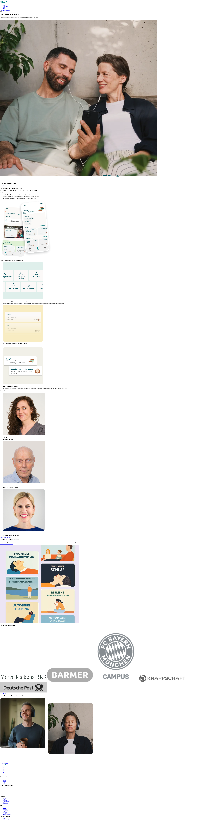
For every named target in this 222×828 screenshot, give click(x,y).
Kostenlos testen (7, 10)
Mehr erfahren (3, 693)
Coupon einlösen (6, 793)
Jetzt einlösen (2, 185)
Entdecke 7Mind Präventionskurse (6, 544)
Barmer (4, 790)
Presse (4, 802)
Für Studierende (6, 791)
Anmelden (2, 10)
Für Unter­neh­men (6, 821)
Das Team (4, 798)
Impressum (5, 813)
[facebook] (3, 769)
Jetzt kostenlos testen (4, 19)
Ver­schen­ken (5, 792)
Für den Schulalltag (6, 819)
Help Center (5, 809)
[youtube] (3, 772)
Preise (4, 5)
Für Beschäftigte (6, 823)
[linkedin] (3, 771)
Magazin (4, 7)
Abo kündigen (5, 810)
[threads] (3, 774)
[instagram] (3, 768)
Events (4, 783)
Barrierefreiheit (5, 803)
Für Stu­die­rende (6, 818)
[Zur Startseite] (3, 3)
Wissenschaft (5, 779)
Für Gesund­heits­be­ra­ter (7, 822)
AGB (4, 811)
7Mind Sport (5, 820)
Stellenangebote (6, 801)
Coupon (4, 8)
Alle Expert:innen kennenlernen (6, 537)
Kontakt (4, 808)
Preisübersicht (5, 787)
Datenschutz (5, 812)
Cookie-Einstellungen (7, 814)
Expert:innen (5, 800)
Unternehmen (5, 788)
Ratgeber (4, 782)
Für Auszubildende (6, 825)
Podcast (4, 781)
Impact (4, 799)
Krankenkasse (5, 6)
